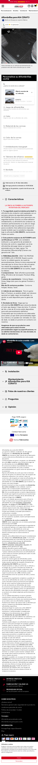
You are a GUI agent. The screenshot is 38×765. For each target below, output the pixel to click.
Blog (2, 731)
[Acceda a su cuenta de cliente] (32, 6)
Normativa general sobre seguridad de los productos (18, 705)
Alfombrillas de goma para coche (12, 721)
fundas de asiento (22, 665)
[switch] (6, 11)
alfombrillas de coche (14, 473)
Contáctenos (5, 712)
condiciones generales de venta (11, 707)
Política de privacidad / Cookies (11, 710)
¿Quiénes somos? (6, 702)
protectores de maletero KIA (11, 667)
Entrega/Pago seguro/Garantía (11, 728)
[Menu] (7, 6)
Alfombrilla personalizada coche (11, 719)
